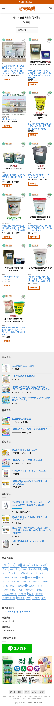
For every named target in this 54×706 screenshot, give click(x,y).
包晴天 (23, 569)
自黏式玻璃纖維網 (9, 594)
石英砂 (5, 589)
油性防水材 (46, 581)
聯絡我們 (20, 696)
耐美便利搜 (17, 698)
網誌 (5, 696)
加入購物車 (34, 237)
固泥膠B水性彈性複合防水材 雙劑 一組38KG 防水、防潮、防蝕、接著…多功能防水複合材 (13, 331)
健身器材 (35, 565)
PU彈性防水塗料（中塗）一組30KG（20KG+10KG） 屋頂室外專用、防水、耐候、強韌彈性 (39, 74)
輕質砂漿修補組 (9, 598)
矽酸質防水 (30, 589)
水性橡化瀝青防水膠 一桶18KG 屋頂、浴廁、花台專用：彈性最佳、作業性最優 (39, 278)
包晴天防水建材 (35, 569)
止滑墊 (23, 581)
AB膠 (5, 565)
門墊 (28, 598)
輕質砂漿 (39, 594)
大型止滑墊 (13, 573)
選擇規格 (7, 79)
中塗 (18, 565)
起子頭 (30, 594)
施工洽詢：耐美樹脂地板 (32, 698)
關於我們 (11, 696)
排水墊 (14, 577)
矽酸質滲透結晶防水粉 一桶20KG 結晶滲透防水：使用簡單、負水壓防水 (40, 228)
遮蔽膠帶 (20, 598)
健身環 (43, 565)
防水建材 (35, 598)
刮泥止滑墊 (14, 569)
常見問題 (28, 696)
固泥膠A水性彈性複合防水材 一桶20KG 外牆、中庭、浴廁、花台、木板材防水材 (40, 126)
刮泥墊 (5, 569)
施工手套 (6, 581)
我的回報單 (37, 696)
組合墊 (39, 589)
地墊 (4, 573)
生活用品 (40, 585)
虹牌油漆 (22, 594)
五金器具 (25, 565)
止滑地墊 (15, 581)
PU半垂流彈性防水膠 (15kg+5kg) (10, 277)
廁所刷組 (6, 577)
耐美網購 (27, 8)
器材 (45, 569)
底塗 (41, 573)
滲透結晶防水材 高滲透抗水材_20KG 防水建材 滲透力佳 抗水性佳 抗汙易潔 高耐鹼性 (13, 228)
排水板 (22, 577)
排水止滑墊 (31, 577)
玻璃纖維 (21, 585)
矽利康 (12, 589)
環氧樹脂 (30, 585)
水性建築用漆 (34, 581)
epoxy (11, 565)
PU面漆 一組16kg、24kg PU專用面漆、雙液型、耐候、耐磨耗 (13, 177)
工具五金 (34, 573)
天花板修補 (24, 573)
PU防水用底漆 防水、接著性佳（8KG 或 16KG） (39, 176)
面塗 (43, 598)
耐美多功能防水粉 (9, 119)
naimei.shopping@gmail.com (16, 611)
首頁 (15, 17)
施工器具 (41, 577)
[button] (3, 8)
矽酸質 (20, 589)
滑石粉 (5, 585)
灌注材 (12, 585)
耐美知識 (47, 696)
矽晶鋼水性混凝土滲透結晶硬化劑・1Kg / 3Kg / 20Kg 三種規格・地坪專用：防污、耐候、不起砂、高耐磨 (13, 69)
